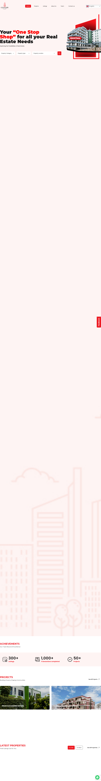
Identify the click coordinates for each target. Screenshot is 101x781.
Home (28, 6)
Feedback (99, 322)
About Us (53, 6)
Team (62, 6)
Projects (36, 6)
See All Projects (93, 679)
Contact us (71, 6)
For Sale (71, 747)
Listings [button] (45, 6)
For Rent (79, 747)
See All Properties (92, 747)
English (91, 6)
